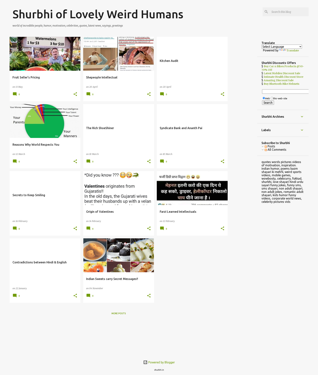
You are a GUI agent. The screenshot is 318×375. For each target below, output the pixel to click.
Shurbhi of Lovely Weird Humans (98, 14)
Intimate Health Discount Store (283, 76)
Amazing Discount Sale (279, 80)
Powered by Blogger (161, 362)
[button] (75, 94)
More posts (119, 313)
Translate (293, 50)
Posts (271, 146)
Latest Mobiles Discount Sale (282, 73)
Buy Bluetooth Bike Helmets (281, 83)
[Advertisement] (242, 92)
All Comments (276, 149)
